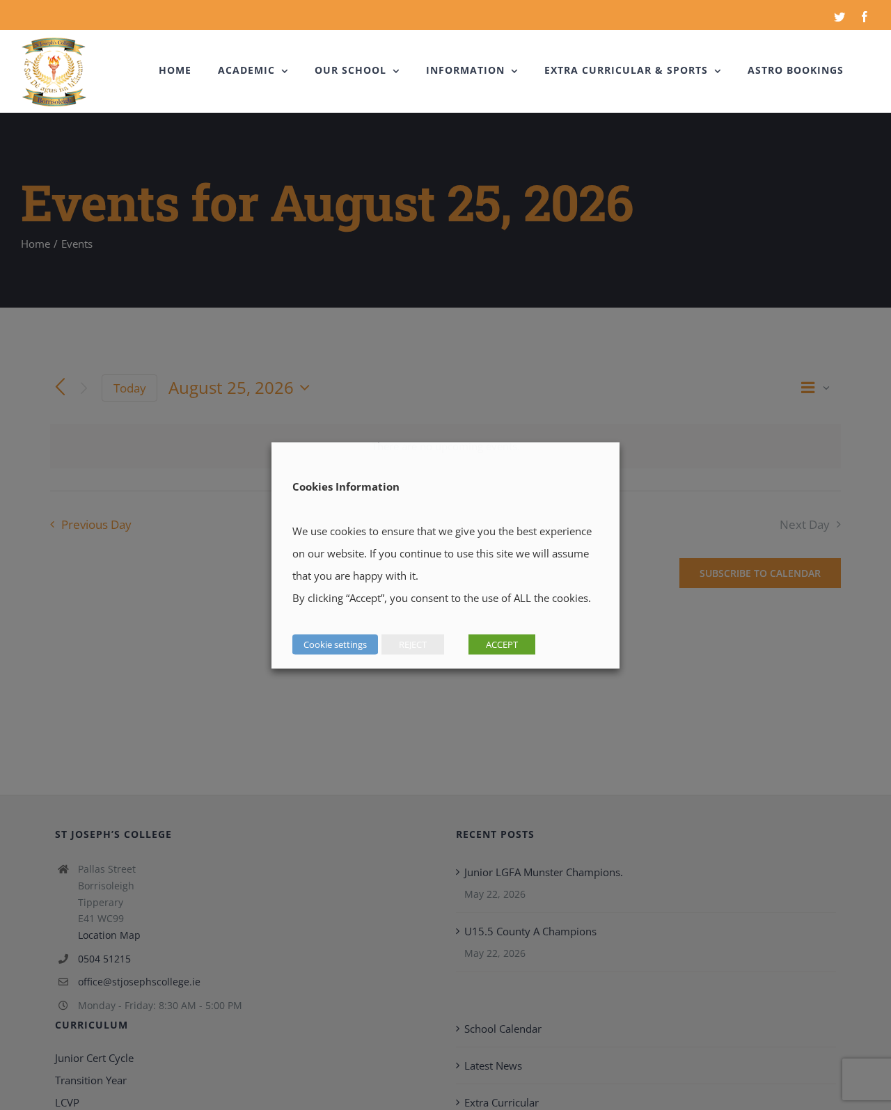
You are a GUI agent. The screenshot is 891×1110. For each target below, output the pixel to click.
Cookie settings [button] (335, 643)
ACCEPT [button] (502, 643)
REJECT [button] (413, 643)
